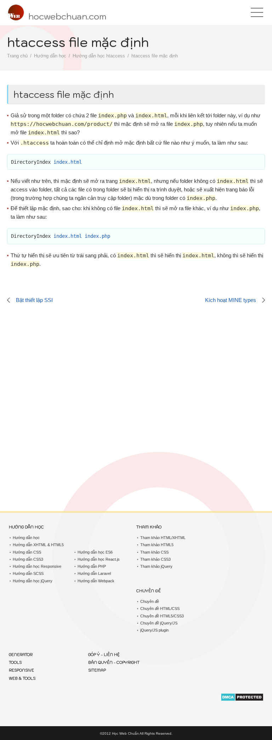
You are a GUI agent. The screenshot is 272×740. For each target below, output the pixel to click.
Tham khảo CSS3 (155, 559)
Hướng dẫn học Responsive (37, 566)
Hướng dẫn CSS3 (28, 559)
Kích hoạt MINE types (230, 300)
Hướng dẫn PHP (92, 566)
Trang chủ (17, 55)
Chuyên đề (149, 601)
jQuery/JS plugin (154, 630)
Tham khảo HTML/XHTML (163, 538)
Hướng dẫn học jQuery (32, 581)
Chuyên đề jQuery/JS (158, 623)
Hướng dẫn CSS (27, 552)
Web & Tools (22, 678)
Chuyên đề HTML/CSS (160, 608)
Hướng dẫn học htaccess (99, 55)
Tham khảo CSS (154, 552)
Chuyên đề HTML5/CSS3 (162, 616)
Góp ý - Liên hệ (104, 654)
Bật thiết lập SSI (34, 300)
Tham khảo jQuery (156, 566)
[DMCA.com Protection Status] (242, 697)
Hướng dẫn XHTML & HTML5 (38, 545)
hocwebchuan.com (67, 16)
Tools (15, 662)
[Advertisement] (136, 383)
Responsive (21, 670)
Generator (21, 654)
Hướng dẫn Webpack (96, 581)
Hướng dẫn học (50, 55)
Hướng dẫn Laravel (94, 573)
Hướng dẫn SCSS (28, 573)
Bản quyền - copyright (114, 662)
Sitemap (97, 670)
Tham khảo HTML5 (157, 545)
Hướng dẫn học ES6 (95, 552)
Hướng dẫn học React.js (99, 559)
